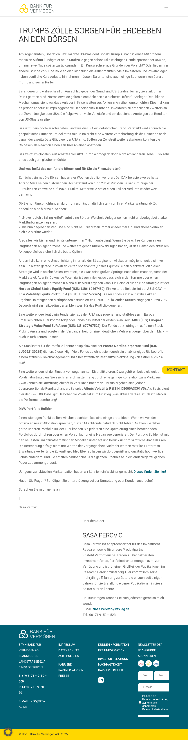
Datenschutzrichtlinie (155, 709)
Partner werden (70, 670)
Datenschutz (68, 650)
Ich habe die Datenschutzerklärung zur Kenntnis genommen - (155, 703)
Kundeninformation (113, 644)
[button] (166, 11)
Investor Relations (113, 659)
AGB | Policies (68, 656)
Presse (63, 676)
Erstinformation (111, 650)
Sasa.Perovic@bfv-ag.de (111, 609)
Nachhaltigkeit (110, 664)
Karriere (65, 664)
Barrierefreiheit (111, 670)
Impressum (66, 644)
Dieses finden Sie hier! (150, 471)
